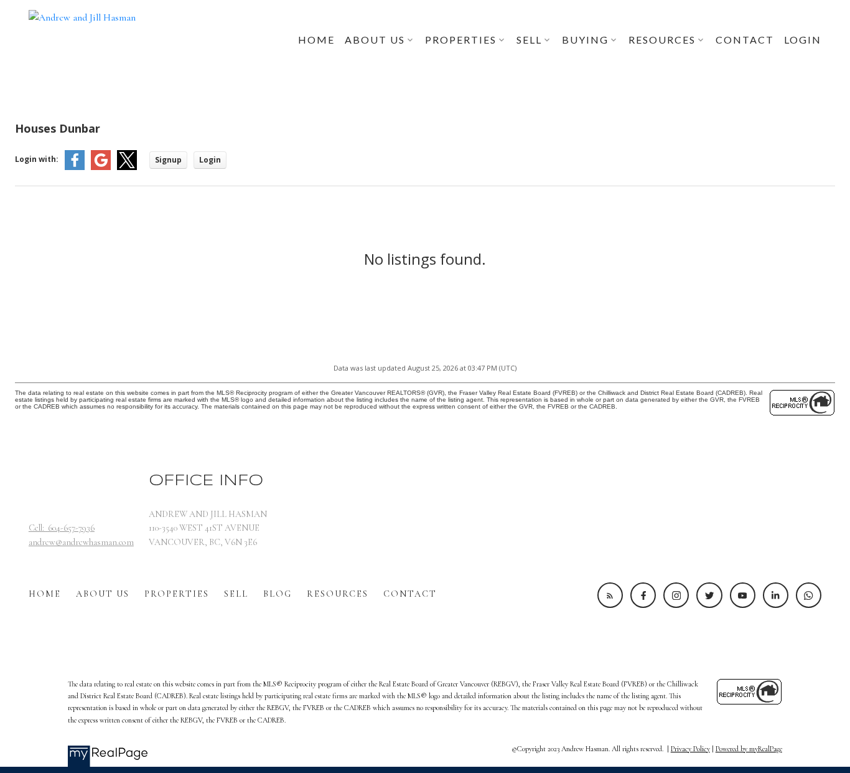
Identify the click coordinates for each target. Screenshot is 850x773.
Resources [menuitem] (662, 39)
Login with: (36, 159)
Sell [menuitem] (529, 39)
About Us (102, 594)
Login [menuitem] (802, 39)
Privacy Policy (690, 748)
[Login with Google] (101, 167)
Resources (337, 594)
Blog (277, 594)
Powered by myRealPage (749, 748)
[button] (610, 595)
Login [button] (210, 159)
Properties (176, 594)
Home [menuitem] (316, 39)
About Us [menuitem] (375, 39)
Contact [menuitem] (745, 39)
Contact (410, 594)
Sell (236, 594)
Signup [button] (168, 159)
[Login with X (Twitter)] (127, 167)
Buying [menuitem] (585, 39)
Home (45, 594)
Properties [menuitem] (461, 39)
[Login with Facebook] (75, 167)
